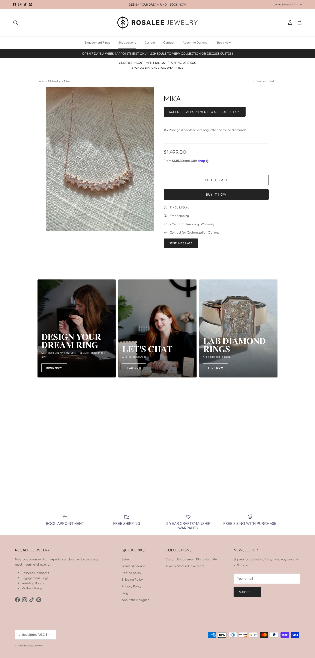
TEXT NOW (134, 367)
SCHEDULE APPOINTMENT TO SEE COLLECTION (204, 111)
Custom (150, 42)
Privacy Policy (131, 586)
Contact (168, 42)
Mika (67, 81)
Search (126, 559)
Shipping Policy (132, 579)
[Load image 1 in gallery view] (100, 159)
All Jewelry (54, 81)
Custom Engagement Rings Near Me (191, 559)
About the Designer (196, 42)
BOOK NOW (178, 4)
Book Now (224, 42)
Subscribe (247, 592)
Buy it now (216, 194)
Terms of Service (133, 566)
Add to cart (216, 180)
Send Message (180, 243)
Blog (125, 593)
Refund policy (131, 573)
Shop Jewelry (127, 42)
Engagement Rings (97, 42)
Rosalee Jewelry (33, 645)
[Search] (15, 22)
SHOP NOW (215, 367)
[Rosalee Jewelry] (157, 22)
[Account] (289, 22)
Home (41, 81)
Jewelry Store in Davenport (184, 566)
